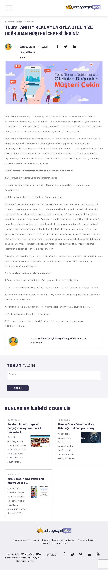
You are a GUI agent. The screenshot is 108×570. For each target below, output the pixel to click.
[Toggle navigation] (9, 8)
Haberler (55, 540)
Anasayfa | (10, 21)
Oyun (92, 540)
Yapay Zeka (82, 540)
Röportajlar (36, 540)
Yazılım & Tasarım (21, 540)
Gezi (65, 543)
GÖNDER (18, 388)
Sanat (46, 540)
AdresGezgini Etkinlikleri (51, 543)
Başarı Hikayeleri (68, 540)
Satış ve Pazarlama (25, 21)
